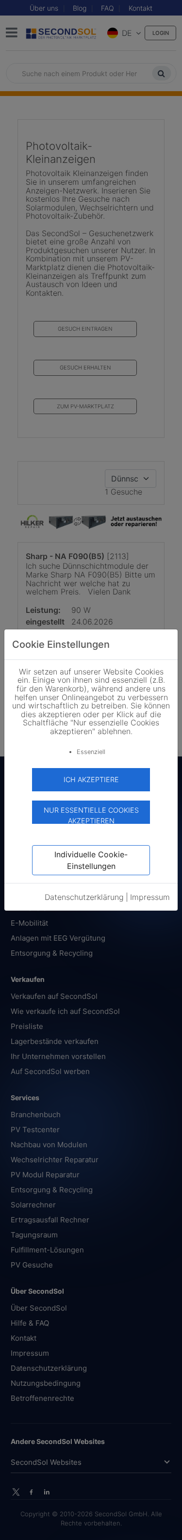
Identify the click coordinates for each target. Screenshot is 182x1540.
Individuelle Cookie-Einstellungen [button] (91, 860)
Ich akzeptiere (91, 779)
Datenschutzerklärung (84, 897)
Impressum (150, 897)
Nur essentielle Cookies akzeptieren (91, 815)
